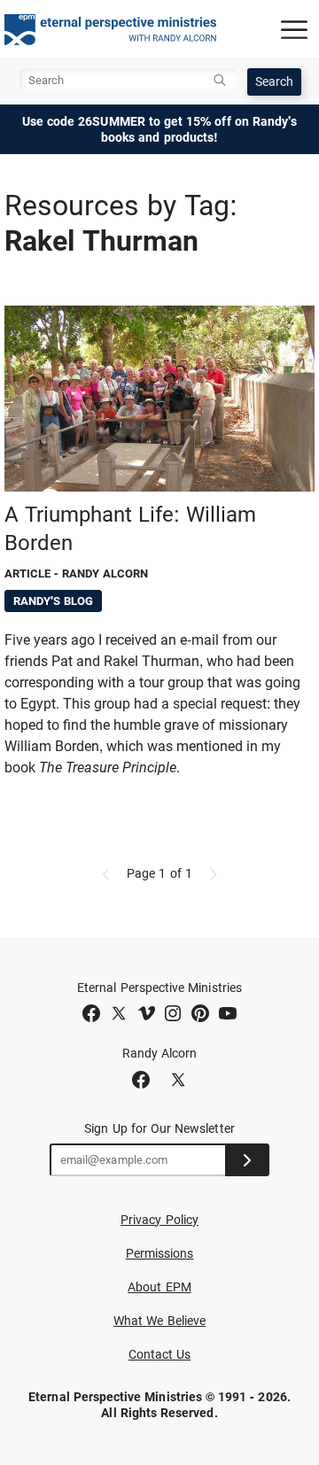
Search (274, 81)
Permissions (160, 1253)
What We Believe (159, 1321)
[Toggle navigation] (294, 29)
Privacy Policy (159, 1220)
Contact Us (159, 1354)
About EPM (159, 1287)
